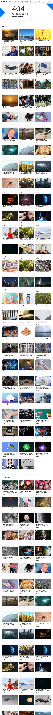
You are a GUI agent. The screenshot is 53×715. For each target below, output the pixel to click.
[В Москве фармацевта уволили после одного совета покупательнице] (43, 466)
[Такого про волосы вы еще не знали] (26, 119)
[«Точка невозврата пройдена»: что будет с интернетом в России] (10, 284)
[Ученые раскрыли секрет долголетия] (26, 620)
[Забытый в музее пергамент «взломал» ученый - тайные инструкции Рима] (43, 532)
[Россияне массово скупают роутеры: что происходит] (43, 185)
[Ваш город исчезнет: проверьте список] (43, 636)
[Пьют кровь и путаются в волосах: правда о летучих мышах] (26, 433)
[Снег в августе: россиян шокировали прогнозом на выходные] (43, 669)
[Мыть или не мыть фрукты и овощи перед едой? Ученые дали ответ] (26, 251)
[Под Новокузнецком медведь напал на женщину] (26, 70)
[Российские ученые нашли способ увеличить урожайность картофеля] (43, 301)
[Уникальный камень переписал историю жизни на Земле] (10, 37)
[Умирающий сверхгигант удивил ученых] (26, 37)
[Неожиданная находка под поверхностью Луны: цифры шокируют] (10, 603)
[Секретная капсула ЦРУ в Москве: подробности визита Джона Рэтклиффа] (10, 70)
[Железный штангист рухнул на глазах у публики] (43, 516)
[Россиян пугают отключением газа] (43, 218)
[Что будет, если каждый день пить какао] (26, 570)
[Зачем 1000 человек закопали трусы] (26, 53)
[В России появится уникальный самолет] (26, 549)
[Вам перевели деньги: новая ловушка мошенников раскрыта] (43, 136)
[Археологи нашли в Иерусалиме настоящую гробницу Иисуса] (43, 152)
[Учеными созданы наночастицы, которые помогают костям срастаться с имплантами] (26, 516)
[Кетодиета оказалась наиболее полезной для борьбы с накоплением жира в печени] (10, 334)
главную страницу (23, 21)
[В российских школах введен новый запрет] (26, 417)
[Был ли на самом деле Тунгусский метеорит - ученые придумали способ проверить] (43, 284)
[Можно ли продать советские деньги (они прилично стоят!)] (10, 268)
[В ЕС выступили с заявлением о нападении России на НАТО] (43, 70)
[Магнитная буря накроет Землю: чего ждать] (10, 103)
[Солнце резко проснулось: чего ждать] (10, 152)
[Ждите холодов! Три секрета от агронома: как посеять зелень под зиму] (26, 235)
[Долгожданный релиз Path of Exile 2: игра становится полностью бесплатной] (10, 516)
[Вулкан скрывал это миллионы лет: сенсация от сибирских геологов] (26, 152)
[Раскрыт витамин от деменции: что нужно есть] (26, 218)
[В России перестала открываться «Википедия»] (43, 499)
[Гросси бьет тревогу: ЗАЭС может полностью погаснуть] (43, 483)
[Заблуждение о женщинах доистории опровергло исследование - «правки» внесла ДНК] (10, 636)
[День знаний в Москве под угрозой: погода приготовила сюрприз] (43, 620)
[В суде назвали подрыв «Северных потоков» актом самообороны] (43, 169)
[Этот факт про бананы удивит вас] (43, 37)
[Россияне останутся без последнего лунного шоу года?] (10, 251)
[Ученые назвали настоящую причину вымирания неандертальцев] (10, 218)
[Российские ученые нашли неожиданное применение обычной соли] (43, 119)
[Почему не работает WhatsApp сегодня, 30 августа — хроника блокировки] (26, 450)
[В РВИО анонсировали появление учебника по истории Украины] (10, 450)
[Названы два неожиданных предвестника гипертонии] (10, 119)
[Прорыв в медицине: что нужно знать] (10, 185)
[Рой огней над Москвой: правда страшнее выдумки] (10, 587)
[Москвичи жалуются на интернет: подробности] (26, 532)
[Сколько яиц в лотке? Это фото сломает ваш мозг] (26, 334)
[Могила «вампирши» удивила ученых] (43, 103)
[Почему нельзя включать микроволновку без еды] (10, 202)
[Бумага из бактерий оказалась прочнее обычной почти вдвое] (10, 400)
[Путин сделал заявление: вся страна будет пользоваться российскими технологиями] (26, 636)
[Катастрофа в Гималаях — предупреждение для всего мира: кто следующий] (10, 570)
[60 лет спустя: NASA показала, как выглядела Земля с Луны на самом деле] (43, 603)
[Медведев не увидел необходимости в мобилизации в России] (10, 53)
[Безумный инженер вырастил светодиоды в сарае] (43, 450)
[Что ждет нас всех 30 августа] (26, 202)
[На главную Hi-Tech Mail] (4, 1)
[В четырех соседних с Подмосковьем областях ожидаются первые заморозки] (26, 185)
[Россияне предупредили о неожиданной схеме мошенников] (10, 301)
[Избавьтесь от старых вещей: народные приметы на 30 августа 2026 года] (43, 53)
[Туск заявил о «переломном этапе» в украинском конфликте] (10, 136)
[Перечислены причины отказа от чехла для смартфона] (43, 251)
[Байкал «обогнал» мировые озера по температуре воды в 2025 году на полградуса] (43, 334)
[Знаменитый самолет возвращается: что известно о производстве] (43, 86)
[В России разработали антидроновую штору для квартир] (43, 317)
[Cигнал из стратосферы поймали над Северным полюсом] (43, 235)
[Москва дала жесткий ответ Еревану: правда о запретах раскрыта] (26, 587)
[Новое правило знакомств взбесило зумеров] (10, 235)
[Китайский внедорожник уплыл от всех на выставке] (10, 549)
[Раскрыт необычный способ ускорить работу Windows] (26, 499)
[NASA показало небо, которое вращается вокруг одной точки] (43, 350)
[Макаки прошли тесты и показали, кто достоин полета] (26, 284)
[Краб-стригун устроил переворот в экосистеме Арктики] (26, 383)
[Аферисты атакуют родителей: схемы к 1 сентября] (43, 417)
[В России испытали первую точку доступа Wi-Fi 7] (26, 301)
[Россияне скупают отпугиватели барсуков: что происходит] (10, 350)
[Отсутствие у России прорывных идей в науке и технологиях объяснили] (10, 367)
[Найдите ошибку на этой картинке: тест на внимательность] (43, 367)
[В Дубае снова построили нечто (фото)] (26, 400)
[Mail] (1, 1)
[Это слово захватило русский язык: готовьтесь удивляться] (26, 317)
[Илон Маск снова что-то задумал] (26, 136)
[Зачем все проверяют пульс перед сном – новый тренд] (10, 417)
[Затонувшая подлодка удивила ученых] (43, 587)
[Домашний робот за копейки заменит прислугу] (10, 433)
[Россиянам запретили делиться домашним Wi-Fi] (10, 317)
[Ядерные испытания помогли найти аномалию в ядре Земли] (10, 532)
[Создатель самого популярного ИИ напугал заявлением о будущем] (26, 367)
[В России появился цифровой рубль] (26, 466)
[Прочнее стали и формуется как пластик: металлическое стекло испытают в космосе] (43, 268)
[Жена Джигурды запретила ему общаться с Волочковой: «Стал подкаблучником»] (10, 620)
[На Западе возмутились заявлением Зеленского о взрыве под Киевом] (26, 603)
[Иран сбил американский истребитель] (43, 400)
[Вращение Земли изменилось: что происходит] (43, 202)
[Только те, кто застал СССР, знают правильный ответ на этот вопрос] (10, 86)
